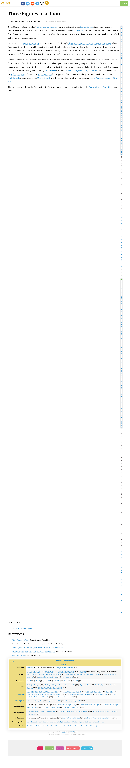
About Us (60, 748)
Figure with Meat (85, 685)
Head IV (57, 681)
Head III (47, 681)
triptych (53, 27)
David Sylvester (45, 74)
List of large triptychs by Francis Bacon (40, 722)
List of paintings (65, 664)
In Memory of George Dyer (35, 701)
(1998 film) (77, 726)
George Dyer (77, 30)
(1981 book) (42, 726)
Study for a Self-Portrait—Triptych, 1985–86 (98, 718)
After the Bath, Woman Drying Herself (81, 71)
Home (40, 748)
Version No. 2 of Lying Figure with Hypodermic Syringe (82, 674)
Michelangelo (14, 78)
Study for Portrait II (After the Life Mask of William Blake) (44, 674)
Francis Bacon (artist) (65, 661)
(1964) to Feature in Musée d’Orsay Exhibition (37, 648)
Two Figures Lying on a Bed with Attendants (80, 694)
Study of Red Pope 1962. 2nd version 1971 (50, 687)
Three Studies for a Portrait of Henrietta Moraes (41, 711)
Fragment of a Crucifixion (65, 668)
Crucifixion (30, 668)
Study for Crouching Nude (66, 671)
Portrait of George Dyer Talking (66, 705)
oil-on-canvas (43, 27)
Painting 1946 (49, 671)
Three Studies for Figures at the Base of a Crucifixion (89, 43)
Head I (29, 681)
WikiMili (6, 3)
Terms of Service (72, 748)
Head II (38, 681)
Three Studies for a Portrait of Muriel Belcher (73, 711)
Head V (66, 681)
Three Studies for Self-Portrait (71, 718)
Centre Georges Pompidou (121, 239)
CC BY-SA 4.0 (65, 733)
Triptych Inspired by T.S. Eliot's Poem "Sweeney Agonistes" (44, 694)
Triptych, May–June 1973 (73, 701)
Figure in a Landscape (33, 671)
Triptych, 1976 (102, 694)
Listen (124, 3)
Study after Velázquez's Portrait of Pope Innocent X (60, 685)
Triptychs (21, 694)
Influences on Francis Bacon (94, 722)
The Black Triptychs (78, 722)
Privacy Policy (87, 748)
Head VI (75, 681)
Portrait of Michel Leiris (72, 707)
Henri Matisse (97, 78)
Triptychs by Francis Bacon (22, 628)
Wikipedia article (74, 731)
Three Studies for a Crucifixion (72, 691)
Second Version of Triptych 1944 (63, 697)
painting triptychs (31, 43)
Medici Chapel (43, 78)
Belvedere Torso (18, 74)
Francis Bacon (86, 27)
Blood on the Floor (67, 677)
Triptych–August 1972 (54, 701)
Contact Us (49, 748)
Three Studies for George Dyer (90, 705)
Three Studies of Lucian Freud (51, 707)
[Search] (47, 3)
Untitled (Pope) (99, 685)
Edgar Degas (50, 71)
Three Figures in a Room (94, 691)
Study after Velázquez (33, 685)
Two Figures (82, 671)
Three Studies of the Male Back (47, 677)
